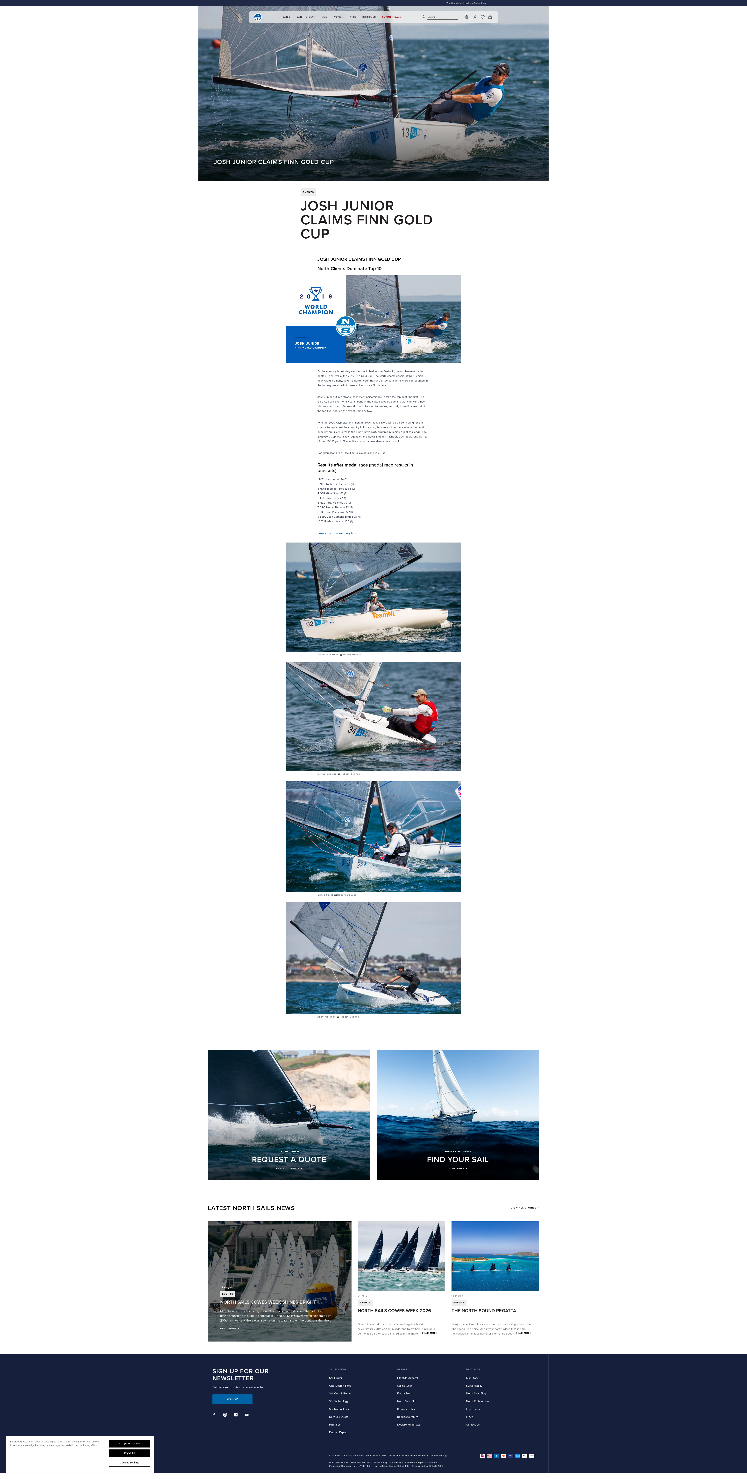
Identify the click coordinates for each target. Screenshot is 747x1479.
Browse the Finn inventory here (337, 533)
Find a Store (404, 1393)
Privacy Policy (421, 1455)
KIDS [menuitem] (353, 17)
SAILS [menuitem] (286, 17)
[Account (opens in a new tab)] (475, 17)
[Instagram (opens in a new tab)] (225, 1415)
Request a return (407, 1417)
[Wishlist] (482, 17)
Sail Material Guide (340, 1409)
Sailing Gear (404, 1385)
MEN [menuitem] (324, 17)
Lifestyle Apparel (407, 1378)
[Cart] (490, 17)
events (308, 192)
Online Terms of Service (400, 1455)
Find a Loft (335, 1424)
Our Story (472, 1378)
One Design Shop (340, 1385)
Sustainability (474, 1385)
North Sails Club (407, 1401)
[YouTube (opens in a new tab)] (247, 1415)
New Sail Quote (338, 1417)
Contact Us (473, 1424)
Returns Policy (406, 1409)
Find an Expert (338, 1432)
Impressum (473, 1409)
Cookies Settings (129, 1462)
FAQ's (469, 1417)
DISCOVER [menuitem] (369, 17)
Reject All (129, 1453)
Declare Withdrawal (409, 1424)
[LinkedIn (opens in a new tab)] (236, 1415)
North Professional (477, 1401)
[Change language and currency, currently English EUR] (466, 17)
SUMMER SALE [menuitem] (391, 17)
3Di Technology (338, 1401)
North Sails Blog (476, 1393)
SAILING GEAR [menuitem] (306, 17)
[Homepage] (258, 17)
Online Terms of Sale (375, 1455)
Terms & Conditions (352, 1455)
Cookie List (335, 1455)
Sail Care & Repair (340, 1393)
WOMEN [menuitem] (339, 17)
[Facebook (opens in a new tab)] (214, 1415)
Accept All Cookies (129, 1443)
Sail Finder (335, 1378)
